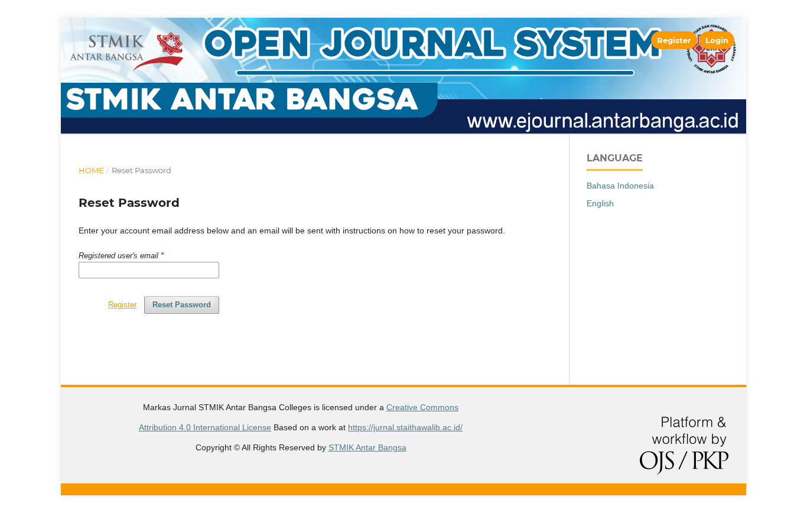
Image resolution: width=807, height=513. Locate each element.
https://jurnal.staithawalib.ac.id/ (405, 427)
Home (91, 170)
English (600, 203)
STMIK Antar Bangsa (367, 447)
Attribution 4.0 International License (205, 427)
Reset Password (181, 304)
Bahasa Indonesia (620, 185)
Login (716, 40)
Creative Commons (422, 407)
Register (674, 40)
